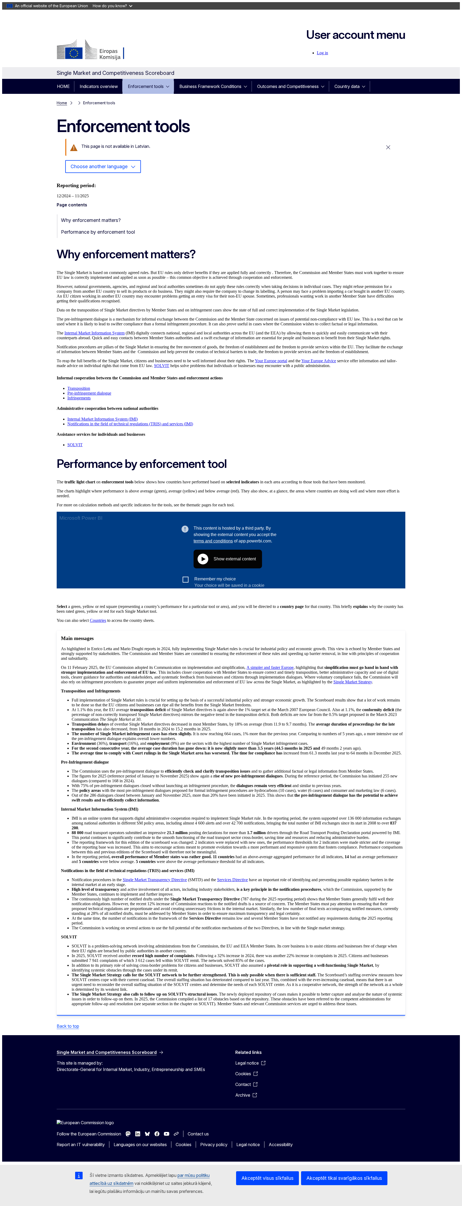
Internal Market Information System (94, 333)
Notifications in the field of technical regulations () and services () (130, 424)
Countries (98, 620)
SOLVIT (161, 365)
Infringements (79, 398)
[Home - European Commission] (100, 50)
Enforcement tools (146, 86)
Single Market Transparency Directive (155, 879)
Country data (347, 86)
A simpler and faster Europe (270, 667)
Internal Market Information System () (102, 419)
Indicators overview (99, 86)
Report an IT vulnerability (81, 1144)
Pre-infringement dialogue (89, 393)
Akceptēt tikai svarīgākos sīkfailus (344, 1178)
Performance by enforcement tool (98, 232)
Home (62, 103)
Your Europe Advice (318, 361)
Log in (322, 53)
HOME (63, 86)
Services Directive (232, 879)
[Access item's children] (169, 86)
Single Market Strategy (352, 682)
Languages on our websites (140, 1144)
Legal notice (248, 1144)
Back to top (68, 1026)
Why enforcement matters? (91, 220)
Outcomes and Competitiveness (288, 86)
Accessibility (281, 1144)
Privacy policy (214, 1144)
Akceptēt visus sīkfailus (267, 1178)
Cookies (183, 1144)
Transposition (78, 388)
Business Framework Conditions (210, 86)
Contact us (198, 1133)
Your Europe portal (271, 361)
